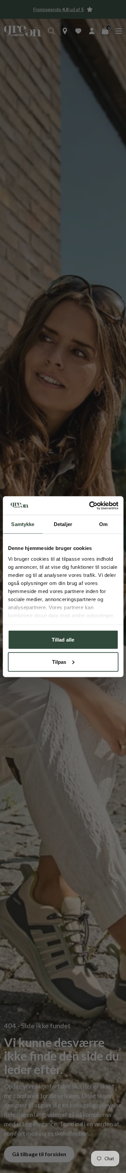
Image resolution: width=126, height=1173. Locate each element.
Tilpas (59, 661)
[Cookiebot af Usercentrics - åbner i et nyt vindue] (89, 505)
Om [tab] (103, 524)
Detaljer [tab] (63, 524)
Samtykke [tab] (22, 524)
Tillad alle (63, 640)
